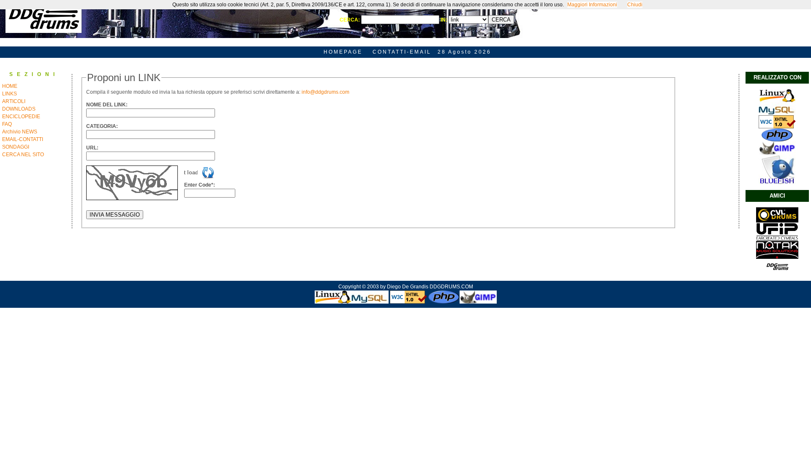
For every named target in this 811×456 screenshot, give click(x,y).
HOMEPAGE (343, 52)
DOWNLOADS (18, 109)
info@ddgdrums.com (325, 92)
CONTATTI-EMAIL (402, 52)
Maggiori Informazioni (592, 5)
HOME (9, 86)
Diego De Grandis (407, 287)
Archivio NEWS (19, 132)
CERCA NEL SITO (23, 154)
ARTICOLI (13, 101)
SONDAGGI (15, 147)
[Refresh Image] (208, 177)
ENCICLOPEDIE (21, 116)
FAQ (7, 124)
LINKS (9, 94)
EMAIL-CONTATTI (22, 139)
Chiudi (634, 5)
